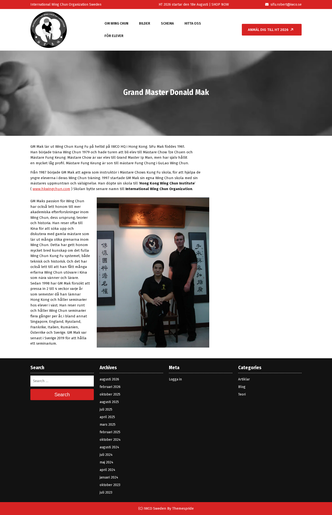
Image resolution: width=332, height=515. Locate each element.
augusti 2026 (109, 379)
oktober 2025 (110, 394)
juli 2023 (106, 492)
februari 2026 (110, 387)
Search (62, 394)
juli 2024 (106, 455)
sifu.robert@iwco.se (286, 4)
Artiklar (244, 379)
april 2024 (107, 470)
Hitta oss (192, 23)
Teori (242, 394)
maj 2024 (106, 462)
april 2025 (107, 417)
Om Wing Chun (116, 23)
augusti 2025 (109, 402)
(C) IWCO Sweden (152, 508)
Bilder (144, 23)
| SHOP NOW (218, 4)
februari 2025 (110, 432)
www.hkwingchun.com (51, 189)
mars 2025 (107, 425)
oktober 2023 (110, 485)
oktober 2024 (110, 440)
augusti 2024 (109, 447)
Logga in (175, 379)
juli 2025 (106, 409)
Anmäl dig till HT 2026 (268, 30)
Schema (167, 23)
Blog (241, 387)
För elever (114, 36)
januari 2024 (109, 477)
